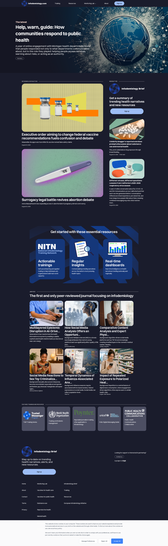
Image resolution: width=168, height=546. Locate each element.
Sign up (119, 3)
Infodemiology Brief (70, 484)
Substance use (42, 503)
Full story (19, 58)
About (106, 3)
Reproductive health (44, 510)
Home (24, 484)
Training (57, 3)
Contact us (119, 456)
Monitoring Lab (89, 3)
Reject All (104, 541)
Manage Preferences (88, 541)
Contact (24, 497)
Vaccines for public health (45, 497)
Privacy (24, 510)
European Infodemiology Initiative (75, 503)
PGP (124, 461)
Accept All (117, 541)
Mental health (41, 516)
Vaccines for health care (45, 490)
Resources (72, 3)
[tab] (126, 137)
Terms (24, 503)
